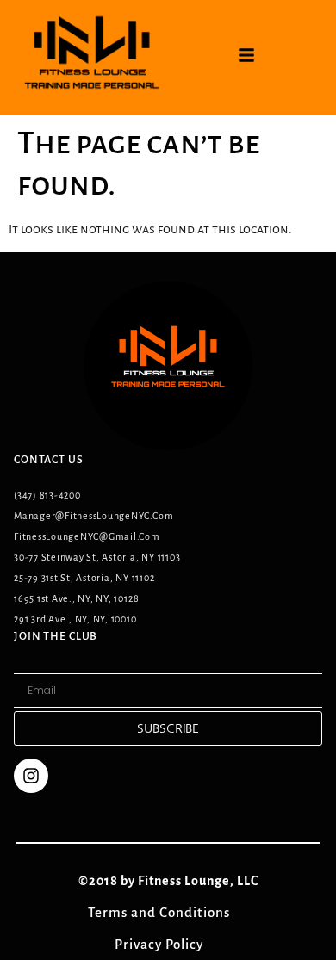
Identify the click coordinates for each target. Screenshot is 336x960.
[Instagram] (31, 776)
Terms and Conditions (168, 912)
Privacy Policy (168, 944)
